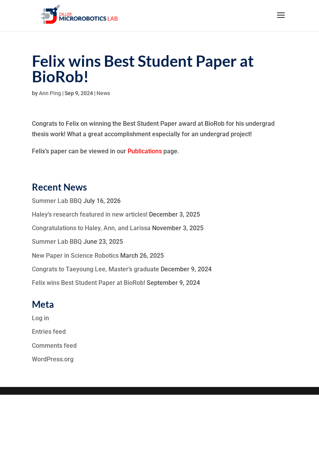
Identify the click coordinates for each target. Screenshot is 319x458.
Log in (40, 318)
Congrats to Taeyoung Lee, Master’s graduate (95, 269)
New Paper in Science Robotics (75, 255)
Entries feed (49, 331)
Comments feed (54, 345)
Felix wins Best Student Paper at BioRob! (88, 282)
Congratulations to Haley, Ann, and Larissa (91, 228)
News (103, 93)
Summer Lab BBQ (57, 201)
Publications (145, 151)
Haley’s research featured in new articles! (89, 214)
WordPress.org (53, 359)
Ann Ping (50, 93)
